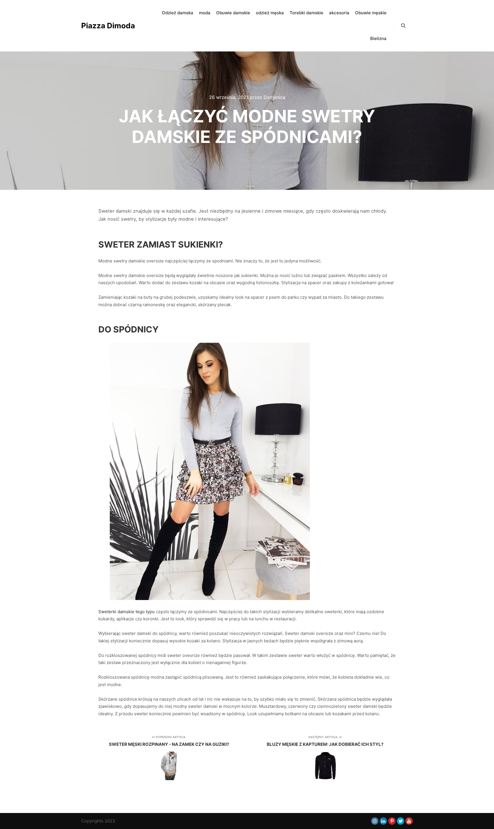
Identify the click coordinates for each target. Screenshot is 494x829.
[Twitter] (400, 821)
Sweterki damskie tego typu (126, 611)
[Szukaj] (403, 25)
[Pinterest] (392, 821)
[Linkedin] (383, 821)
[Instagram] (375, 821)
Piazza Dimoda (108, 25)
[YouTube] (409, 821)
